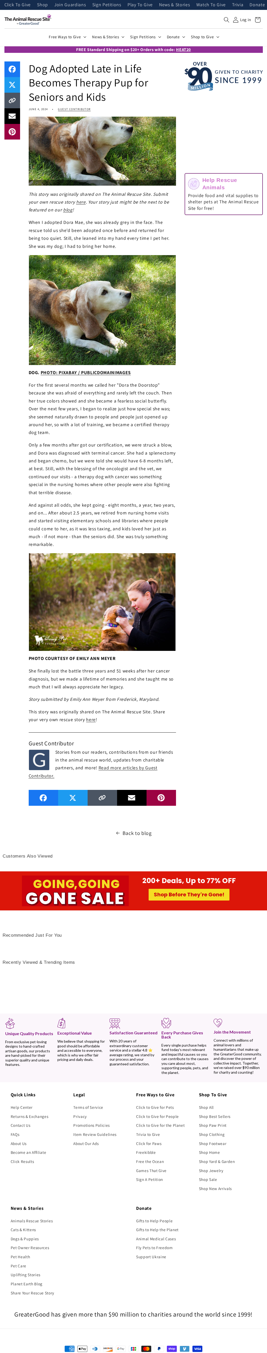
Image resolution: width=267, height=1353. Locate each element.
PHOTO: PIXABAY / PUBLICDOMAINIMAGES (86, 372)
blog (67, 210)
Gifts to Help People (154, 1220)
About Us (19, 1143)
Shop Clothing (212, 1134)
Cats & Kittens (23, 1229)
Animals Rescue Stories (32, 1220)
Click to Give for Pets (155, 1107)
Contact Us (21, 1125)
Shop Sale (208, 1179)
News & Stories (174, 5)
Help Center (22, 1107)
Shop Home (209, 1152)
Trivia (237, 5)
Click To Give (17, 5)
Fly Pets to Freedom (154, 1247)
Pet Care (18, 1265)
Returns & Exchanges (29, 1116)
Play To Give (140, 5)
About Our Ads (86, 1143)
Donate (257, 5)
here (81, 202)
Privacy (80, 1116)
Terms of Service (88, 1107)
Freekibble (146, 1152)
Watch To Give (211, 5)
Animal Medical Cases (156, 1238)
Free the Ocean (150, 1161)
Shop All (206, 1107)
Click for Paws (148, 1143)
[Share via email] (12, 116)
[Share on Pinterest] (12, 132)
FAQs (15, 1134)
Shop (42, 5)
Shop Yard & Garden (217, 1161)
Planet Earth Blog (27, 1283)
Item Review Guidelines (95, 1134)
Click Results (22, 1161)
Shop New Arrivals (215, 1188)
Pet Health (20, 1256)
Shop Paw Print (213, 1125)
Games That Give (151, 1170)
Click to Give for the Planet (160, 1125)
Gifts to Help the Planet (157, 1229)
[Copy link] (12, 100)
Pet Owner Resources (30, 1247)
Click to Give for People (157, 1116)
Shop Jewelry (211, 1170)
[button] (226, 20)
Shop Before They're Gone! (189, 894)
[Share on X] (12, 85)
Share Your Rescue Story (32, 1292)
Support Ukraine (151, 1256)
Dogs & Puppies (25, 1238)
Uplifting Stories (25, 1274)
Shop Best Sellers (214, 1116)
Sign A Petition (149, 1179)
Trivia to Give (148, 1134)
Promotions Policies (91, 1125)
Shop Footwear (213, 1143)
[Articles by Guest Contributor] (39, 759)
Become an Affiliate (28, 1152)
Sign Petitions (106, 5)
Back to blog (137, 833)
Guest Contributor (74, 109)
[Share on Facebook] (12, 69)
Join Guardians (70, 5)
